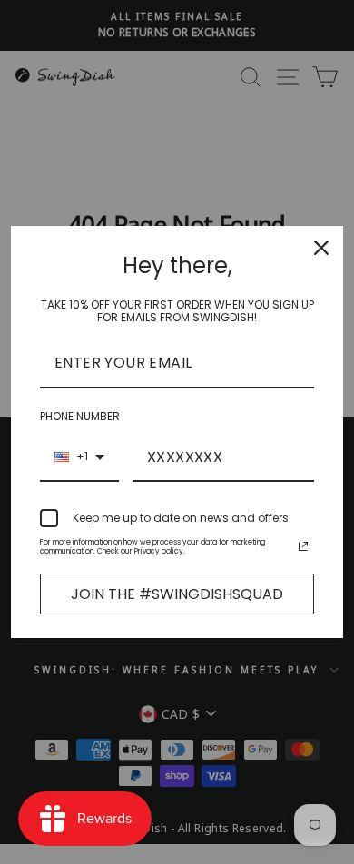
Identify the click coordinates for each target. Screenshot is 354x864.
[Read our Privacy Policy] (303, 546)
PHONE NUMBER (80, 416)
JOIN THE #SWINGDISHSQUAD (177, 594)
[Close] (321, 248)
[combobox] (79, 458)
